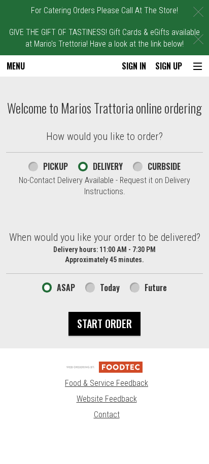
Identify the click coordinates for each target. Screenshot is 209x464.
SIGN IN (134, 66)
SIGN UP (168, 66)
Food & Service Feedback (106, 383)
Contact (107, 414)
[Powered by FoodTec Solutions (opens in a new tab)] (104, 366)
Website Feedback (107, 399)
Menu (16, 66)
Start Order (104, 323)
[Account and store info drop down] (197, 66)
